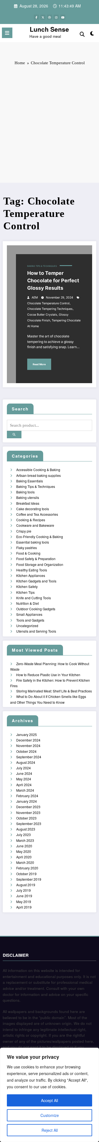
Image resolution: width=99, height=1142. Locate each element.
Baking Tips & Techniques (42, 266)
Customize (49, 1115)
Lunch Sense (49, 29)
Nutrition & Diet (27, 603)
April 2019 (24, 907)
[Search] (82, 33)
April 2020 (24, 857)
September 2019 (28, 879)
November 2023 (28, 812)
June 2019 (24, 895)
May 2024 (23, 778)
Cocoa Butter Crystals (42, 314)
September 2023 (28, 823)
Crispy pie (23, 531)
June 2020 (24, 845)
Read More (39, 364)
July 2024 (23, 767)
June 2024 (24, 773)
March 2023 (25, 840)
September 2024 (28, 756)
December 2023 (28, 806)
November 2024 (28, 745)
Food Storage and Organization (39, 564)
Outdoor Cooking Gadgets (35, 608)
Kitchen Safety (27, 586)
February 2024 (27, 795)
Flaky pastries (26, 547)
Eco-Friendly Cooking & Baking (39, 536)
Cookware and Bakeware (35, 525)
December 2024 (28, 740)
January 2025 (26, 734)
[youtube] (62, 17)
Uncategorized (27, 625)
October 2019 (26, 873)
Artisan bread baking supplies (38, 475)
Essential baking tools (32, 542)
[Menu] (7, 33)
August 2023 (25, 829)
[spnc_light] (92, 34)
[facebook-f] (36, 17)
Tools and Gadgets (30, 620)
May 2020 (23, 851)
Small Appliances (29, 614)
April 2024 (24, 784)
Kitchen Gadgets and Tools (36, 581)
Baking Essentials (29, 481)
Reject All (50, 1130)
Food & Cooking (28, 553)
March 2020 (25, 862)
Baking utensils (27, 497)
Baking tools (25, 492)
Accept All (49, 1100)
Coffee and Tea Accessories (37, 514)
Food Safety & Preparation (36, 558)
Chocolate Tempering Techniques (50, 309)
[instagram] (56, 17)
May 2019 (23, 901)
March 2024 (25, 790)
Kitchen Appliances (30, 575)
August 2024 (25, 762)
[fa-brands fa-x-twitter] (42, 17)
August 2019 (25, 884)
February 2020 (27, 868)
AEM (35, 297)
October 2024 (26, 751)
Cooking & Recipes (30, 519)
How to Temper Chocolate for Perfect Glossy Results (53, 280)
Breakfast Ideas (27, 503)
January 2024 (26, 801)
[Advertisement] (49, 123)
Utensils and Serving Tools (36, 631)
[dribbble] (49, 17)
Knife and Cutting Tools (33, 597)
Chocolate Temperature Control (48, 303)
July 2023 (23, 834)
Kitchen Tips (25, 592)
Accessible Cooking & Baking (38, 469)
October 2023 (26, 818)
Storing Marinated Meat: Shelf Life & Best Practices (54, 691)
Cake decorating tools (32, 508)
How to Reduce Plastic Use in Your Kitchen (48, 674)
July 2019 (23, 890)
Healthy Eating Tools (31, 570)
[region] (49, 1095)
